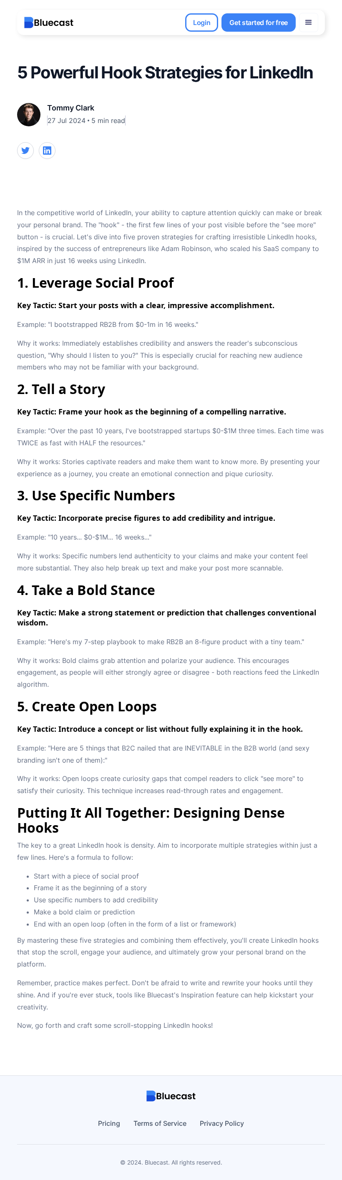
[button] (308, 22)
